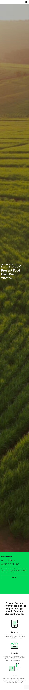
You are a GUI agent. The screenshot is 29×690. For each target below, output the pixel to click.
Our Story (14, 577)
